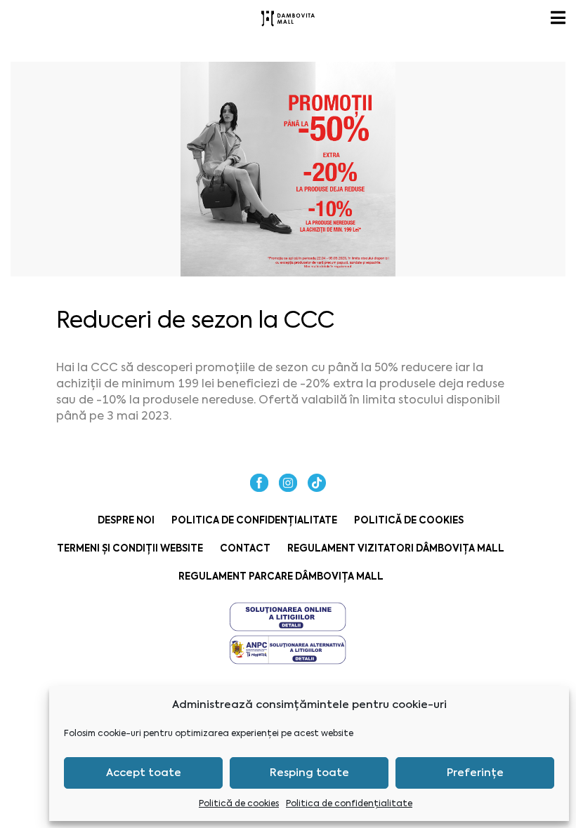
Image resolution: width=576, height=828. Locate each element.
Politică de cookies (239, 803)
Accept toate (143, 773)
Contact (245, 548)
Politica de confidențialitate (349, 803)
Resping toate (309, 773)
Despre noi (126, 520)
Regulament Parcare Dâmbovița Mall (281, 576)
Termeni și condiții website (130, 548)
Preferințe (475, 773)
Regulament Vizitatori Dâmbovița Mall (395, 548)
